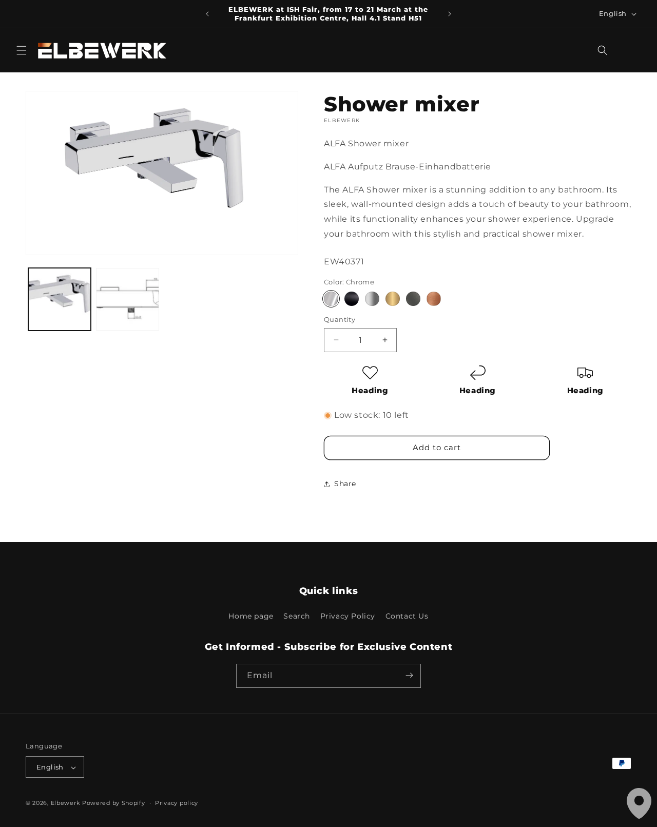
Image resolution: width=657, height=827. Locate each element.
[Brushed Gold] (392, 299)
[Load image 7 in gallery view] (127, 299)
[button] (21, 50)
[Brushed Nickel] (372, 299)
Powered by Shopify (113, 803)
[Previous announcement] (207, 14)
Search (296, 616)
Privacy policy (176, 802)
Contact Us (407, 616)
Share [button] (345, 483)
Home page (250, 616)
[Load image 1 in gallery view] (59, 299)
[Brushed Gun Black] (413, 299)
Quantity (339, 319)
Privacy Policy (347, 616)
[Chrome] (331, 299)
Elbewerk (66, 803)
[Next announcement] (449, 14)
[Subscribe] (409, 675)
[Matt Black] (351, 299)
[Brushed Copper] (434, 299)
